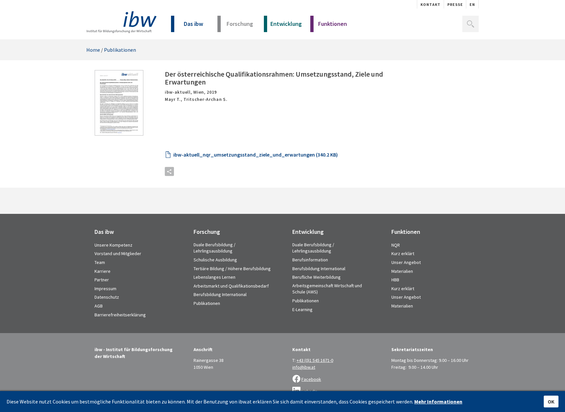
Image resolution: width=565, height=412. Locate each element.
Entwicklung (286, 24)
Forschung (240, 24)
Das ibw (193, 24)
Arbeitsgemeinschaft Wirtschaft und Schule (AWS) (327, 289)
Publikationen (120, 50)
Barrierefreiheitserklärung (120, 315)
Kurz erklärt (402, 253)
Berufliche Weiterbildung (316, 277)
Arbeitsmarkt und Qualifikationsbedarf (231, 286)
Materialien (402, 271)
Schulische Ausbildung (215, 260)
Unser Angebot (406, 262)
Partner (101, 280)
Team (99, 262)
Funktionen (332, 24)
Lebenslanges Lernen (214, 277)
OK (551, 401)
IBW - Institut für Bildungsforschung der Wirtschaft (121, 22)
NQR (395, 245)
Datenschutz (106, 297)
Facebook (311, 379)
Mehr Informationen (438, 401)
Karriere (102, 271)
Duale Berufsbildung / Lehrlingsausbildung (214, 248)
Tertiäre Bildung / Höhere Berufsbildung (232, 269)
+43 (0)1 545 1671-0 (315, 360)
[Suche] (470, 24)
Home (93, 50)
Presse (455, 4)
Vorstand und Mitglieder (117, 253)
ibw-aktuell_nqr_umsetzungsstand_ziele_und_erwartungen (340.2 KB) (255, 154)
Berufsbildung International (220, 294)
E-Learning (302, 309)
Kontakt (430, 4)
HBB (395, 280)
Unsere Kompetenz (113, 245)
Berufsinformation (310, 260)
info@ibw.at (303, 367)
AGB (98, 306)
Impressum (105, 288)
